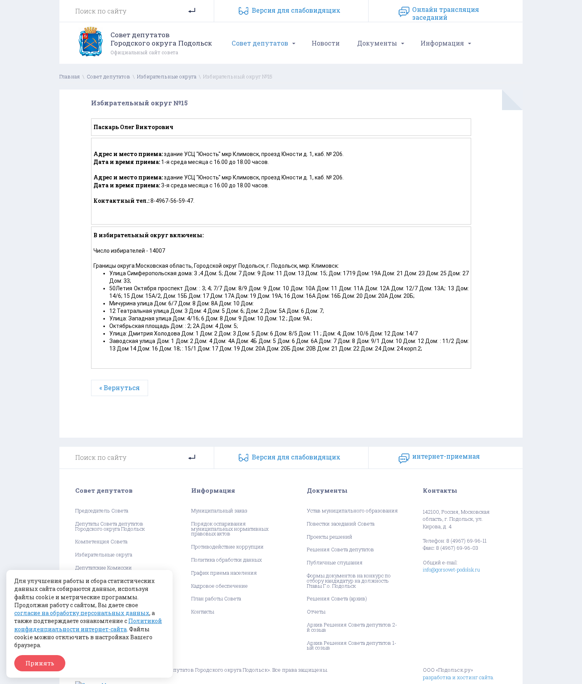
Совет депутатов (260, 43)
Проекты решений (329, 536)
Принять (39, 663)
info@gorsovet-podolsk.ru (451, 569)
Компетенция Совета (101, 541)
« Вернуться (119, 387)
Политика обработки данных (226, 559)
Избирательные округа (166, 76)
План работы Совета (216, 598)
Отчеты (316, 611)
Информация (442, 43)
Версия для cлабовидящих (296, 10)
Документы (377, 43)
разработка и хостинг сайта (458, 677)
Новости (326, 43)
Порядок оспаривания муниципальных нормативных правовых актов (229, 528)
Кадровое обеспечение (219, 586)
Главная (69, 76)
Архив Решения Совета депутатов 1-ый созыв (351, 645)
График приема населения (224, 572)
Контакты (202, 611)
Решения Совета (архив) (337, 598)
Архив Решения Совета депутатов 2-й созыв (352, 627)
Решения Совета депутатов (340, 549)
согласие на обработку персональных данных (81, 613)
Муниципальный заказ (219, 510)
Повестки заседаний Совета (341, 523)
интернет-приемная (446, 456)
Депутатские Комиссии (103, 567)
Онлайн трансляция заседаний (445, 12)
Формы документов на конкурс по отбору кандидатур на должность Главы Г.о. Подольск (349, 580)
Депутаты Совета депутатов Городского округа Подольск (110, 526)
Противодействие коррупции (227, 546)
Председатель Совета (101, 510)
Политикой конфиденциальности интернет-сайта (88, 625)
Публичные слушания (335, 562)
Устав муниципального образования (352, 510)
